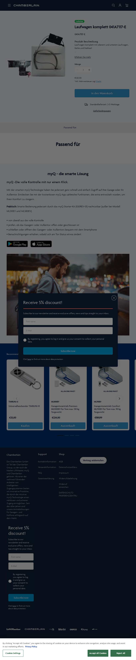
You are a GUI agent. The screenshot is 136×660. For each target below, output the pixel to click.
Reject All (121, 653)
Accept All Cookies (97, 653)
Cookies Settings (12, 653)
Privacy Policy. (31, 646)
